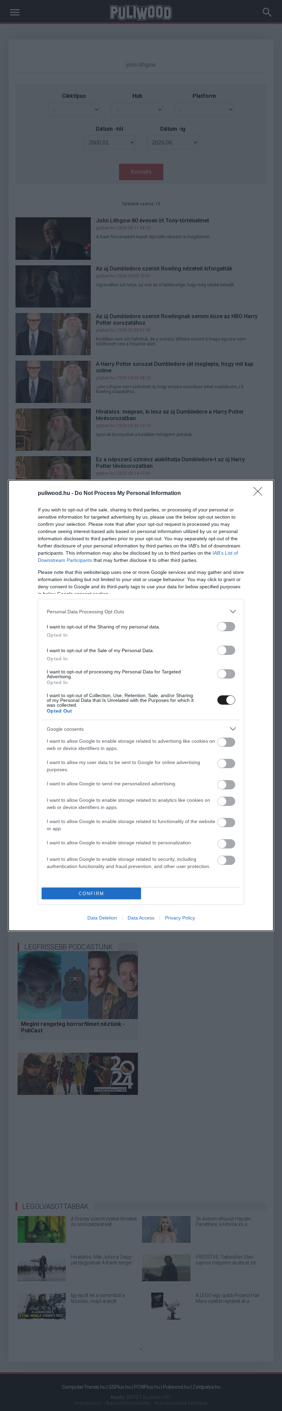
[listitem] (141, 611)
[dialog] (141, 705)
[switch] (226, 626)
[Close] (260, 493)
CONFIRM (91, 893)
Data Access (141, 918)
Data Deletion (102, 918)
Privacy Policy (180, 918)
